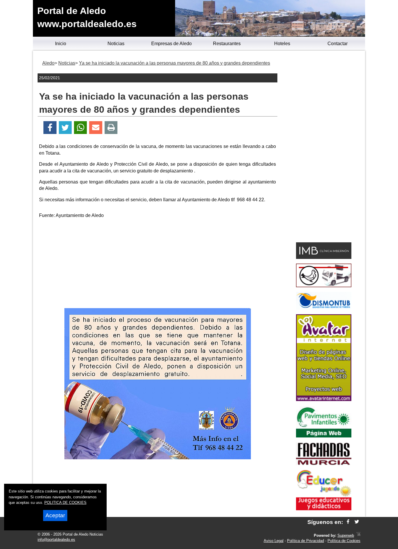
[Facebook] (50, 127)
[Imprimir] (111, 127)
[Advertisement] (158, 264)
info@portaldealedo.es (56, 539)
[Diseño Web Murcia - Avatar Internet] (358, 535)
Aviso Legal (273, 541)
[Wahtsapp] (80, 127)
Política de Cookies (343, 541)
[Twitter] (65, 127)
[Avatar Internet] (323, 399)
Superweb (345, 535)
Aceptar (55, 515)
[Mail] (95, 127)
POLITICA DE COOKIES (65, 502)
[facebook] (348, 522)
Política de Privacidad (305, 541)
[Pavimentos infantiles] (323, 435)
